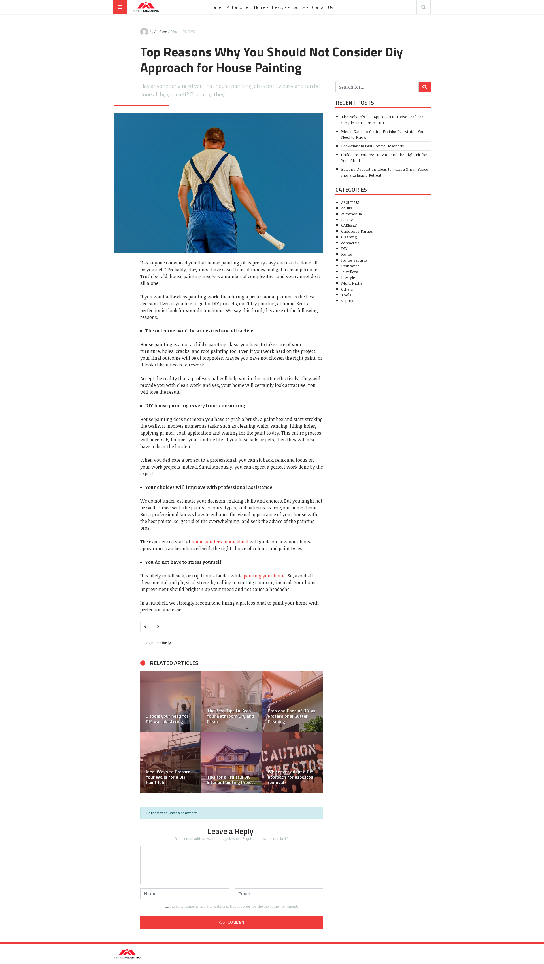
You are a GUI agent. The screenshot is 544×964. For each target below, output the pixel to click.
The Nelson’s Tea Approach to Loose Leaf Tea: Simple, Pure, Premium (382, 119)
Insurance (350, 265)
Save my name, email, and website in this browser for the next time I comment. (234, 906)
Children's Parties (357, 231)
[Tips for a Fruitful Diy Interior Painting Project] (231, 762)
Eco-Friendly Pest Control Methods (372, 146)
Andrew (160, 31)
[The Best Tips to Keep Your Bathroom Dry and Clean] (231, 701)
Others (347, 289)
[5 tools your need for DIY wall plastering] (170, 701)
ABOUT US (350, 202)
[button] (147, 732)
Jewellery (349, 271)
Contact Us (322, 7)
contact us (350, 242)
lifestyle (279, 7)
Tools (346, 294)
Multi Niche (351, 283)
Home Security (354, 260)
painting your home (265, 576)
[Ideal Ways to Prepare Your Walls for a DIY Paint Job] (170, 762)
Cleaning (349, 237)
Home (215, 7)
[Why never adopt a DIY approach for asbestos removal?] (292, 762)
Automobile (237, 7)
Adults (299, 7)
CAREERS (349, 225)
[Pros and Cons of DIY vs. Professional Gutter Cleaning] (292, 701)
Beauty (347, 219)
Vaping (347, 300)
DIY (168, 642)
